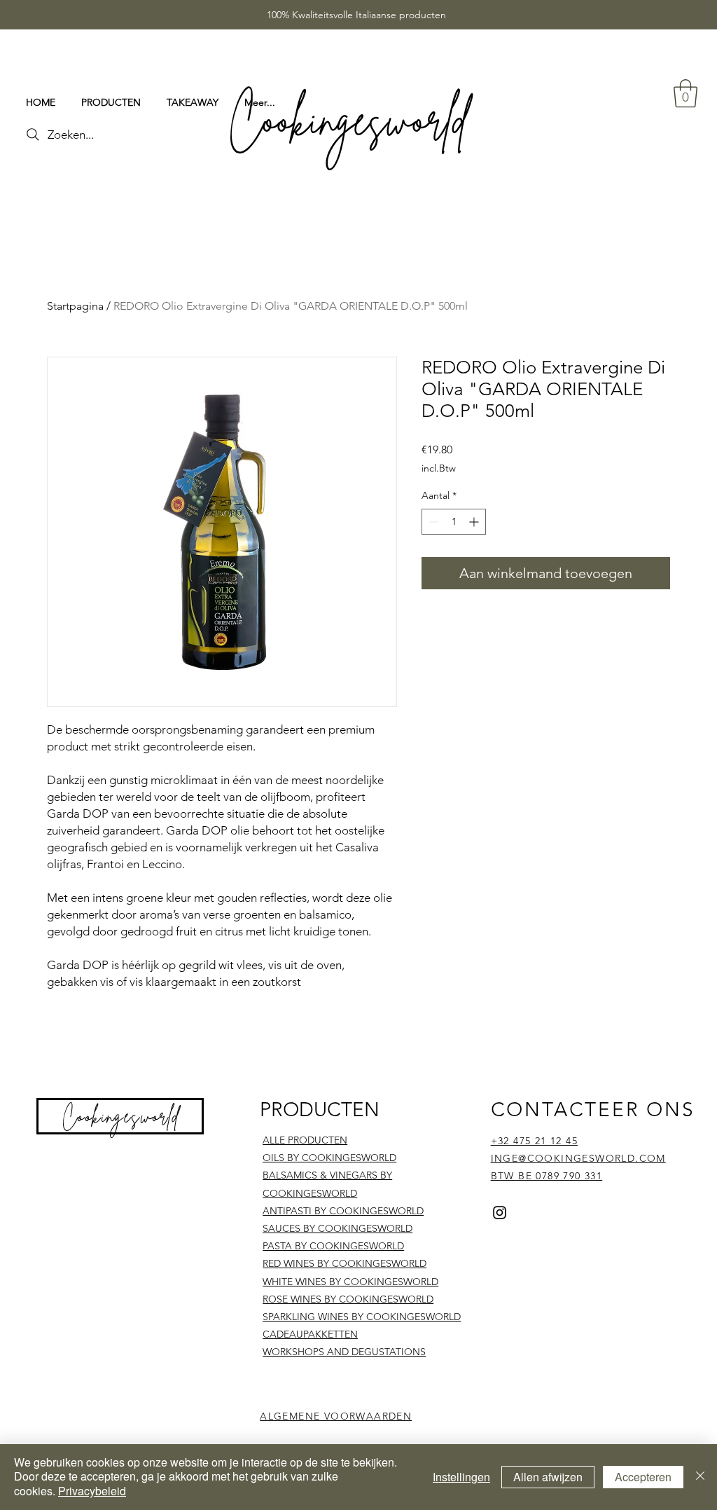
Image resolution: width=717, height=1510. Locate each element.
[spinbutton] (453, 521)
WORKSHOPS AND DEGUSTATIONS (344, 1351)
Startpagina (75, 306)
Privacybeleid (92, 1491)
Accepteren (643, 1477)
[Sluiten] (700, 1477)
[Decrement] (432, 521)
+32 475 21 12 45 (534, 1140)
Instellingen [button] (461, 1477)
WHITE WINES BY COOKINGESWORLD (350, 1281)
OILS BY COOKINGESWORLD (329, 1157)
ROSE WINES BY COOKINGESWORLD (348, 1299)
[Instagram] (499, 1212)
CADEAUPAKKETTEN (310, 1334)
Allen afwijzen (548, 1477)
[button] (685, 93)
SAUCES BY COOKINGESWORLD (337, 1228)
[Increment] (475, 521)
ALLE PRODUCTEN (305, 1140)
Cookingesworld (121, 1116)
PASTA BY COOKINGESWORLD (333, 1246)
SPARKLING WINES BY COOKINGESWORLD (362, 1316)
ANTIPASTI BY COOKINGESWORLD (343, 1210)
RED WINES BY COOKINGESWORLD (344, 1263)
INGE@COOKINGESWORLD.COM (578, 1158)
